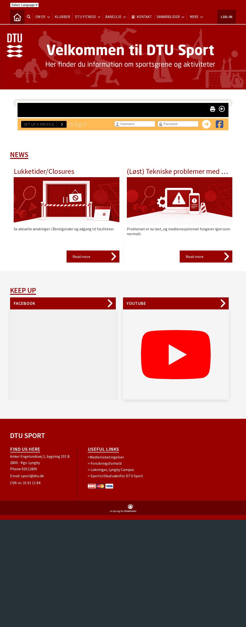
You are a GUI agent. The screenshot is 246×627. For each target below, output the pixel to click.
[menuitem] (17, 17)
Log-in (226, 16)
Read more (81, 256)
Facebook (24, 303)
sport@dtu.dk (32, 475)
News (19, 154)
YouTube (136, 303)
